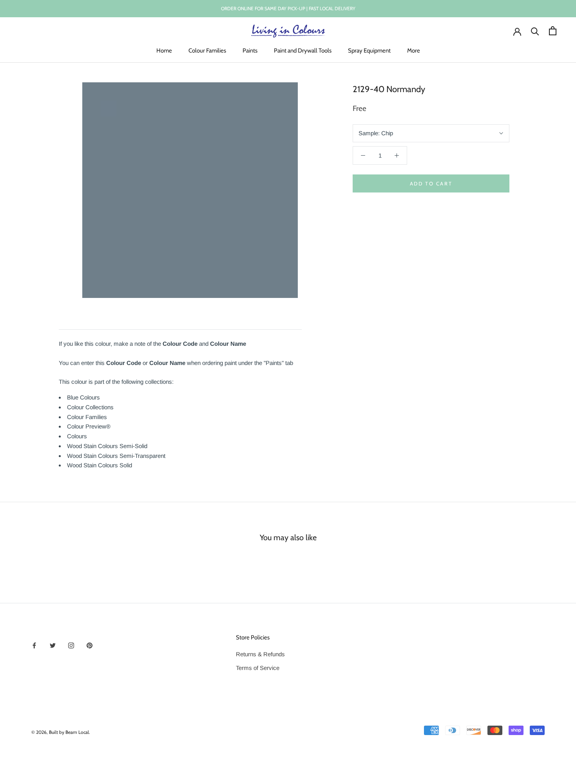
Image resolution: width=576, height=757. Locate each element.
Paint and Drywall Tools (302, 50)
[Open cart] (552, 30)
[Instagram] (71, 645)
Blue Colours (83, 397)
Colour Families (207, 50)
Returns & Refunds (260, 654)
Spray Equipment (369, 50)
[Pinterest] (89, 645)
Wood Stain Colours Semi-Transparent (116, 455)
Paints (250, 50)
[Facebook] (34, 645)
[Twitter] (53, 645)
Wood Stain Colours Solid (99, 465)
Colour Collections (90, 407)
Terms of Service (257, 667)
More (413, 50)
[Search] (535, 31)
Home (164, 50)
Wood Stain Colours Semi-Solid (107, 446)
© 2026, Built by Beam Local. (60, 732)
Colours (77, 436)
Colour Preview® (88, 426)
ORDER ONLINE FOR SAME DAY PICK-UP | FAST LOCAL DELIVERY (288, 8)
